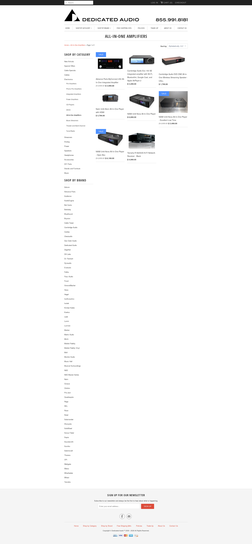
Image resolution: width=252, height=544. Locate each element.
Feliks (66, 272)
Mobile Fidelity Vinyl (72, 348)
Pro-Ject (67, 392)
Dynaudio (67, 263)
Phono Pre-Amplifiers (74, 89)
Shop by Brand (104, 28)
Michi (66, 339)
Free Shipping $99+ (124, 28)
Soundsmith (68, 441)
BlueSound (68, 214)
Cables (67, 75)
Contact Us (182, 28)
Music (66, 173)
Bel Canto (68, 205)
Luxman (67, 325)
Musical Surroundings (72, 366)
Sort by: (164, 46)
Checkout (180, 3)
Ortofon (67, 388)
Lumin (66, 321)
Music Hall (68, 361)
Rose (66, 410)
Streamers (68, 137)
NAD (66, 370)
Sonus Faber (69, 433)
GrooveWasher (69, 285)
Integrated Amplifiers (73, 94)
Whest (66, 477)
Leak (66, 316)
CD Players (70, 105)
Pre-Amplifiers (71, 83)
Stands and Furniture (72, 168)
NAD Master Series (71, 374)
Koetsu (67, 312)
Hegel (66, 294)
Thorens (67, 455)
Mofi (66, 352)
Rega (66, 401)
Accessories (69, 159)
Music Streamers (72, 120)
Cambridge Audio (70, 227)
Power (66, 146)
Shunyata (68, 424)
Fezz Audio (68, 276)
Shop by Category (84, 28)
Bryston (67, 218)
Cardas (67, 232)
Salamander (68, 419)
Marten (67, 330)
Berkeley (67, 209)
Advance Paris (69, 191)
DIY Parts (68, 164)
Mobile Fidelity (69, 343)
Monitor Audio (69, 357)
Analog (67, 141)
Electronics (68, 79)
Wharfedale (68, 473)
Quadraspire (69, 397)
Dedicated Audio (70, 245)
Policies (141, 28)
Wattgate (67, 464)
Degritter (67, 249)
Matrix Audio (69, 334)
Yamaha (67, 482)
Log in (154, 3)
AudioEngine (69, 200)
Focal (66, 281)
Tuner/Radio (70, 131)
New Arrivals (69, 61)
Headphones (69, 155)
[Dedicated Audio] (126, 15)
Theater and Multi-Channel (75, 126)
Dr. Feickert (68, 258)
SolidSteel (68, 428)
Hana (66, 290)
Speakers (68, 150)
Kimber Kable (69, 307)
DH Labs (67, 254)
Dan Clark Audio (70, 240)
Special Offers (69, 66)
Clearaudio (68, 236)
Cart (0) (168, 3)
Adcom (67, 187)
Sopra (66, 437)
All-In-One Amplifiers (126, 36)
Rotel (66, 415)
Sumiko (67, 446)
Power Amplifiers (72, 99)
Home (67, 28)
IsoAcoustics (69, 299)
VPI (65, 459)
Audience (67, 196)
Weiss (66, 468)
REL (66, 406)
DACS (68, 110)
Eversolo (67, 267)
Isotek (66, 303)
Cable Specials (70, 70)
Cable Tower (69, 223)
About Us (168, 28)
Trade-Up (154, 28)
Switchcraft (68, 450)
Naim (66, 379)
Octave (67, 383)
